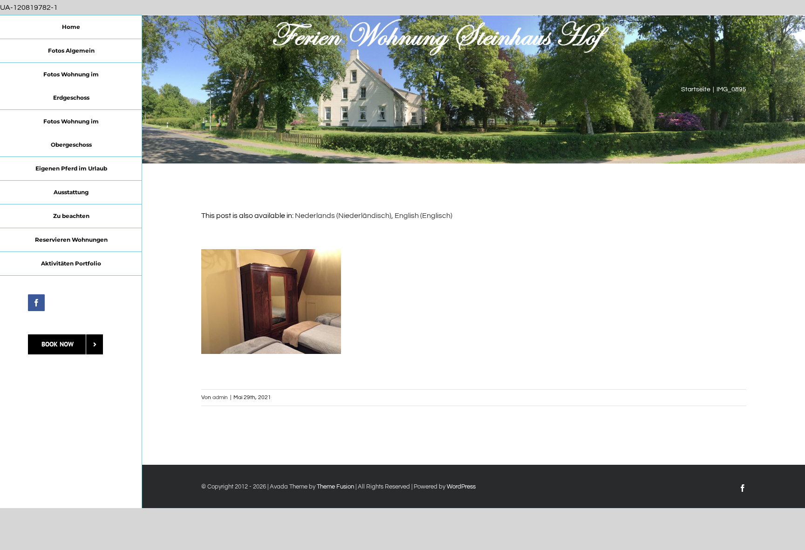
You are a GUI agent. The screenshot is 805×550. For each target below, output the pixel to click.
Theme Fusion (335, 486)
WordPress (461, 486)
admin (220, 397)
